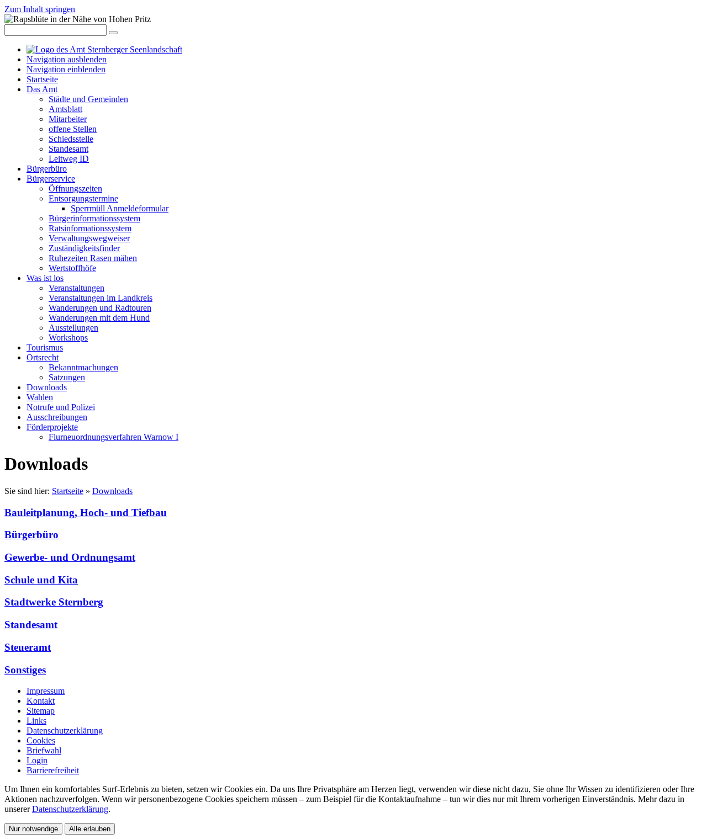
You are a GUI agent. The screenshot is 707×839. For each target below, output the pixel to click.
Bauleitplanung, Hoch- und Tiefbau (85, 512)
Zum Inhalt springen (39, 9)
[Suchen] (113, 32)
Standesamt (30, 624)
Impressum (46, 690)
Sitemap (41, 710)
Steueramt (27, 647)
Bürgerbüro (31, 534)
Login (37, 760)
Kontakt (41, 700)
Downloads (112, 491)
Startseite (67, 491)
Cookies (41, 740)
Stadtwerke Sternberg (53, 602)
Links (36, 720)
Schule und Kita (41, 580)
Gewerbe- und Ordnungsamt (69, 557)
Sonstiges (25, 670)
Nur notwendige (33, 829)
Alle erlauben (89, 829)
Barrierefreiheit (53, 770)
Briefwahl (44, 750)
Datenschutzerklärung (65, 730)
